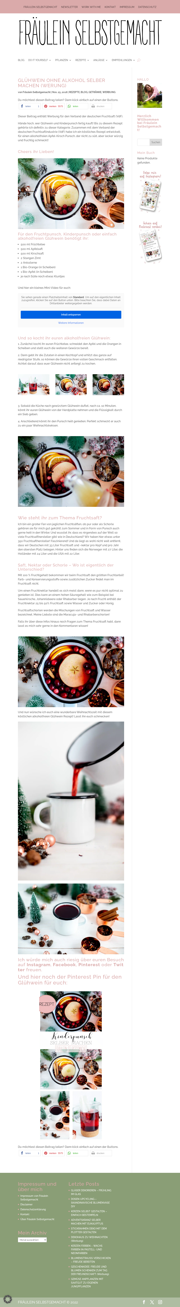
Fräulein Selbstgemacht (36, 92)
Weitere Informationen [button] (71, 322)
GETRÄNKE (95, 92)
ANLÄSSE (98, 60)
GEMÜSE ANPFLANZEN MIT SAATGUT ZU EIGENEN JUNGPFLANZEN (87, 1283)
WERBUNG (108, 92)
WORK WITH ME (91, 7)
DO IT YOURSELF (38, 60)
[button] (30, 106)
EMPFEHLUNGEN (122, 60)
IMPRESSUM (127, 7)
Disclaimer (26, 1204)
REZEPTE (80, 60)
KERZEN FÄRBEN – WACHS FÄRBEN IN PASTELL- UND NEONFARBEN (86, 1249)
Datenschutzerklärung (33, 1209)
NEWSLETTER (69, 7)
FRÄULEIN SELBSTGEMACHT (40, 7)
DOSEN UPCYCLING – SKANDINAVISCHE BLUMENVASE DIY (90, 1203)
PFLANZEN (61, 60)
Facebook (64, 964)
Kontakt (24, 1214)
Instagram (38, 964)
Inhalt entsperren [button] (71, 314)
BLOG (21, 60)
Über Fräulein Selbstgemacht (37, 1219)
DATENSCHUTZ (147, 7)
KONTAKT (110, 7)
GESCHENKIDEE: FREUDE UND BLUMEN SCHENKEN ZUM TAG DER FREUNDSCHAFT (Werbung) (90, 1270)
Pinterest (89, 964)
